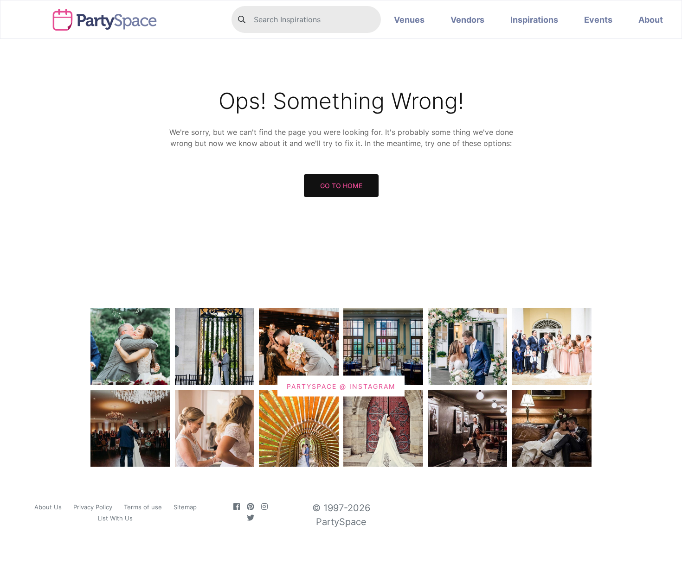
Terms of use (143, 507)
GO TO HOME (341, 186)
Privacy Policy (92, 507)
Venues (409, 20)
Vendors (467, 20)
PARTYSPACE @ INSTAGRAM (341, 386)
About (650, 20)
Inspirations (534, 20)
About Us (48, 507)
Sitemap (185, 507)
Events (598, 20)
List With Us (115, 518)
